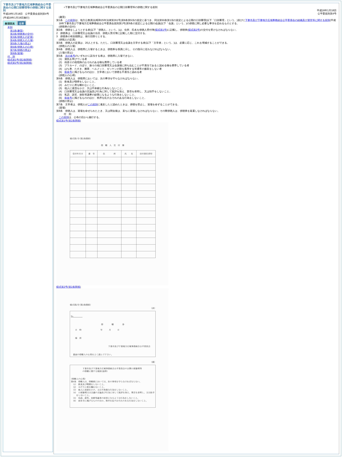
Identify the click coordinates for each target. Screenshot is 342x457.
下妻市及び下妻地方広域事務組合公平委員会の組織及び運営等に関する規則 (287, 20)
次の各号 (70, 55)
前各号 (68, 72)
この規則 (70, 20)
